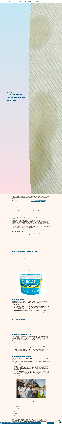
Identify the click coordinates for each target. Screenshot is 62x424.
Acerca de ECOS (30, 1)
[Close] (53, 422)
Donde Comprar (37, 1)
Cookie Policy (1, 423)
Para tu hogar (10, 92)
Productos (21, 1)
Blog (25, 1)
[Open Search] (54, 1)
